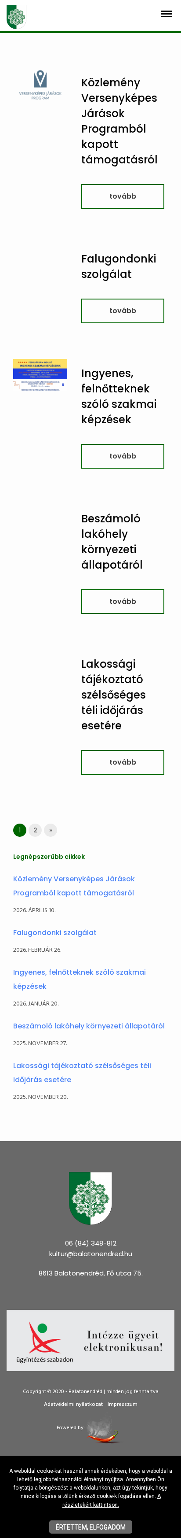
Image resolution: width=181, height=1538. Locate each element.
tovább (122, 196)
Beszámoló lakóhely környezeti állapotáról (89, 1026)
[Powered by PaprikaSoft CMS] (105, 1427)
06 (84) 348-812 (90, 1243)
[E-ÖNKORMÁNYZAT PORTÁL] (90, 1340)
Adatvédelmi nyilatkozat (73, 1404)
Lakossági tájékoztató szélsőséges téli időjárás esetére (113, 695)
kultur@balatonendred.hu (90, 1253)
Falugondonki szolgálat (55, 933)
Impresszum (123, 1404)
